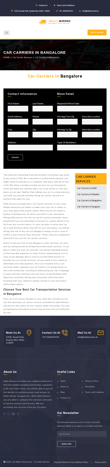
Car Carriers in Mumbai (88, 194)
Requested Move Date (68, 103)
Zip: (34, 130)
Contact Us (43, 5)
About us (64, 387)
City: (10, 130)
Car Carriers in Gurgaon (88, 206)
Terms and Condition (94, 392)
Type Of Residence (66, 142)
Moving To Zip (64, 130)
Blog (62, 392)
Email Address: (15, 117)
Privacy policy (101, 462)
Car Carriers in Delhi (87, 188)
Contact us (65, 398)
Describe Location (91, 117)
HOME (6, 57)
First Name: (13, 103)
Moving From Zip (65, 117)
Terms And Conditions (66, 5)
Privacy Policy (91, 381)
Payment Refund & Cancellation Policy (71, 462)
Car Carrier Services (22, 57)
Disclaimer (90, 387)
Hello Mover (43, 462)
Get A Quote (97, 32)
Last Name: (38, 103)
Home (63, 381)
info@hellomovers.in (90, 11)
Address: (12, 142)
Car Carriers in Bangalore (89, 200)
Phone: (36, 117)
